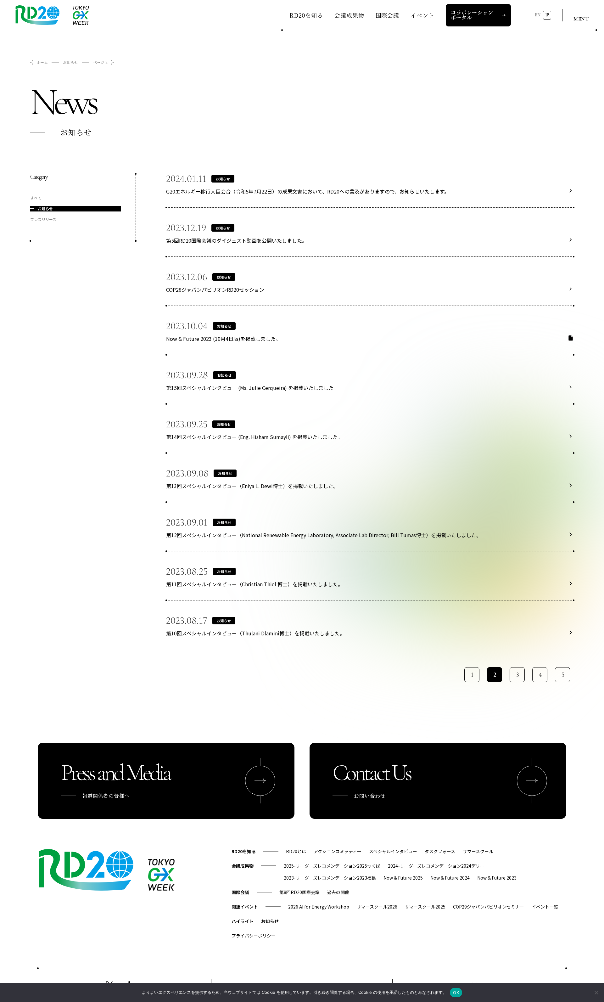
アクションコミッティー (337, 851)
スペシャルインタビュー (393, 851)
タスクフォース (440, 851)
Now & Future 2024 (450, 877)
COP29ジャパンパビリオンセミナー (488, 906)
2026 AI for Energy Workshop (318, 906)
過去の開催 (338, 892)
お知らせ (70, 62)
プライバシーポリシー (254, 935)
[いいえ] (596, 992)
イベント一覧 (545, 906)
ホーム (42, 62)
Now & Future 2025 (403, 877)
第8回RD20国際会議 (299, 892)
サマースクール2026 (377, 906)
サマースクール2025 (425, 906)
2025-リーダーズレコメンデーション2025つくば (332, 866)
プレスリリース (43, 219)
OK (456, 992)
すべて (35, 197)
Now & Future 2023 (497, 877)
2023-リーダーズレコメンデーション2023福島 (330, 877)
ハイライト (243, 921)
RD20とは (296, 851)
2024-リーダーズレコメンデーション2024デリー (436, 866)
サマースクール (478, 851)
